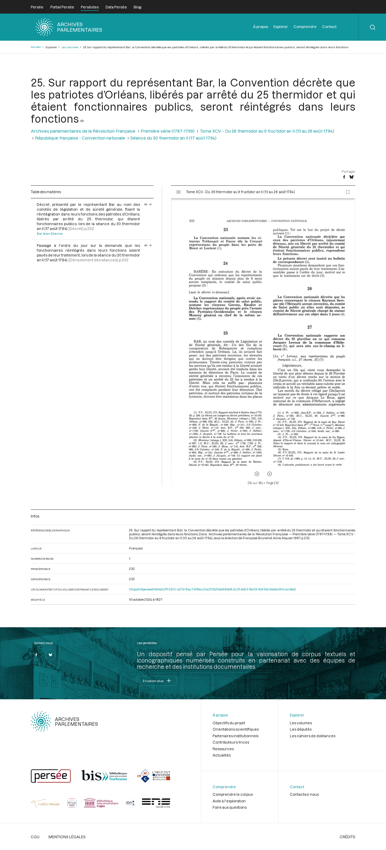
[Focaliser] (150, 204)
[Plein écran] (347, 192)
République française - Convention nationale (80, 137)
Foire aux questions (230, 807)
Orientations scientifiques (236, 729)
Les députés (301, 729)
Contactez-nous (304, 794)
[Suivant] (269, 474)
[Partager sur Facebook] (344, 177)
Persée (37, 7)
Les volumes (70, 47)
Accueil (36, 47)
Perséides (90, 7)
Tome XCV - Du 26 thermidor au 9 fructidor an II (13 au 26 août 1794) (267, 131)
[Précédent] (257, 474)
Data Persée (116, 7)
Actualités (222, 755)
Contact (329, 26)
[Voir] (82, 118)
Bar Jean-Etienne (50, 233)
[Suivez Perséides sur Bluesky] (50, 654)
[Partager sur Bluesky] (351, 177)
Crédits (347, 837)
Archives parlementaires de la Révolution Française (83, 131)
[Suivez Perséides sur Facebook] (36, 654)
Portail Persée (62, 7)
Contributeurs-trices (231, 742)
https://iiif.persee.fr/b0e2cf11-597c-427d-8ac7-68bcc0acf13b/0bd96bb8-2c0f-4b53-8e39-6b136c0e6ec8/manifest (212, 589)
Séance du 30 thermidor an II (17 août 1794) (173, 137)
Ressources (223, 749)
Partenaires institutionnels (235, 736)
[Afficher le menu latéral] (178, 192)
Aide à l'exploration (229, 801)
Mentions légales (67, 837)
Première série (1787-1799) (168, 131)
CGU (35, 837)
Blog (137, 7)
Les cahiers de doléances (312, 736)
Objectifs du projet (229, 723)
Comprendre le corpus (233, 794)
